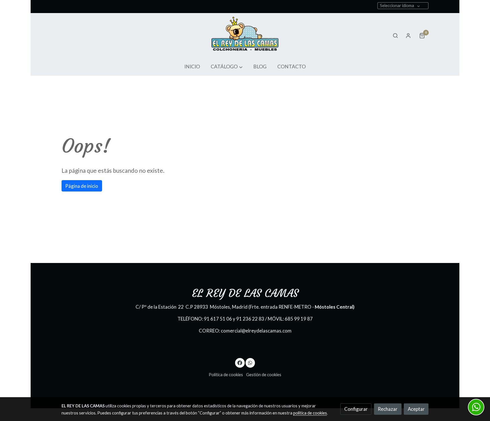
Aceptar (416, 409)
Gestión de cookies (263, 374)
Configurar (356, 409)
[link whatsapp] (250, 362)
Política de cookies (226, 374)
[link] (245, 35)
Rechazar (388, 409)
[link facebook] (240, 362)
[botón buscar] (395, 35)
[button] (227, 67)
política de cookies (310, 413)
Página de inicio (81, 186)
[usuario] (408, 35)
